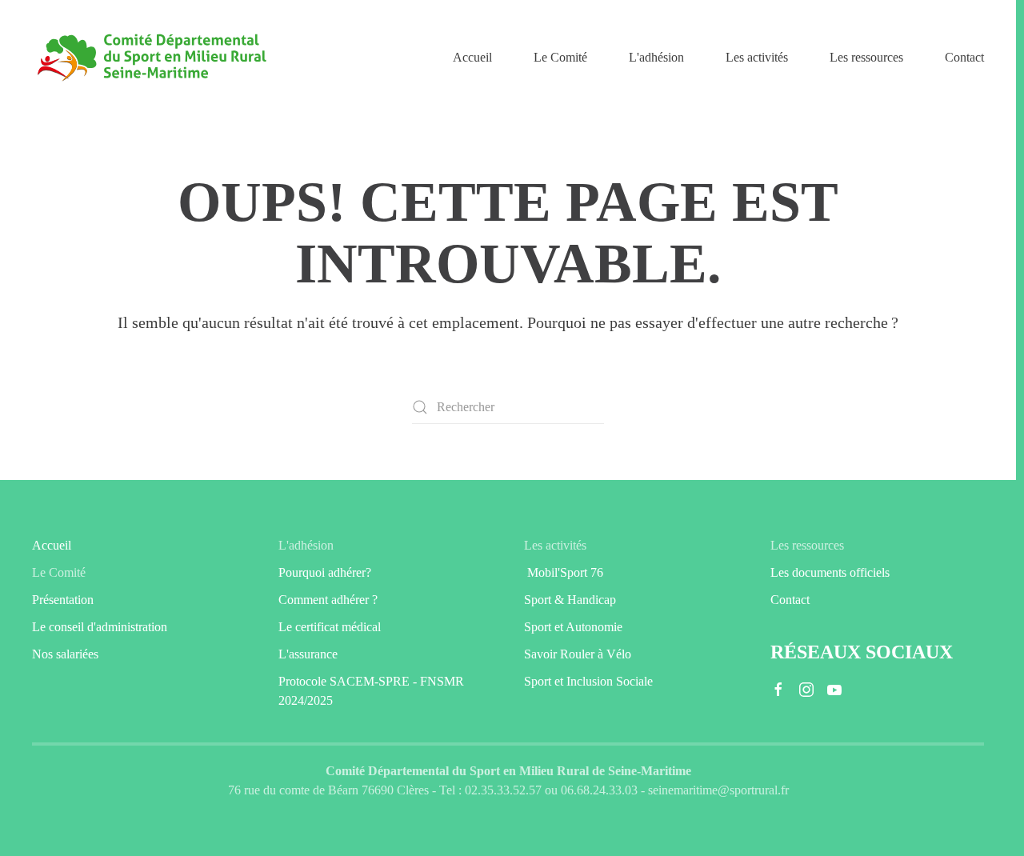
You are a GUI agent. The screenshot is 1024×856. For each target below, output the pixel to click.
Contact (964, 57)
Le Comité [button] (560, 57)
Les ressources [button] (866, 57)
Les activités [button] (757, 57)
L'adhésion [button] (656, 57)
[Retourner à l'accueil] (152, 58)
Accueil (472, 57)
